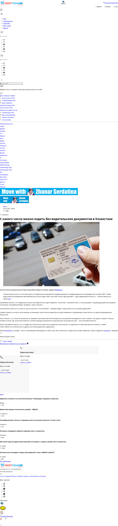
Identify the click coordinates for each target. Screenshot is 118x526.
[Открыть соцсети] (1, 32)
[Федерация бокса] (1, 514)
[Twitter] (4, 47)
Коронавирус (4, 162)
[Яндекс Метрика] (6, 516)
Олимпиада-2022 (6, 167)
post (9, 299)
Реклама (43, 476)
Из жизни (3, 160)
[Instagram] (4, 51)
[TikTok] (4, 40)
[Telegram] (4, 45)
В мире (2, 131)
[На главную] (1, 10)
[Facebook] (4, 42)
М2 (1, 172)
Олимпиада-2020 (6, 170)
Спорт (2, 184)
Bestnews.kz (58, 290)
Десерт (2, 153)
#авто (5, 341)
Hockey (2, 143)
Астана (2, 148)
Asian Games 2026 (8, 98)
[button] (1, 13)
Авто (1, 138)
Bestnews (3, 177)
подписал (107, 331)
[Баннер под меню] (39, 195)
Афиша (2, 136)
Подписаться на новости (13, 344)
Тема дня (3, 146)
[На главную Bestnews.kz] (11, 467)
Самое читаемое (8, 117)
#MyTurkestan (5, 165)
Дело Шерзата (7, 103)
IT (0, 158)
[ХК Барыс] (2, 505)
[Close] (1, 93)
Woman (2, 187)
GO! (2, 86)
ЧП (1, 133)
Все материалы (5, 461)
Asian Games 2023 (6, 108)
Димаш (2, 129)
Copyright (7, 476)
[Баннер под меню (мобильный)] (14, 203)
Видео (2, 141)
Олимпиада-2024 (8, 113)
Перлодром (4, 175)
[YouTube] (4, 49)
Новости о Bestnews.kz (31, 476)
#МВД (10, 341)
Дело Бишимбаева (8, 115)
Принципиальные (6, 124)
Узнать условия (25, 362)
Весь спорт (7, 26)
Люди (2, 126)
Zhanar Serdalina (17, 476)
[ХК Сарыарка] (3, 509)
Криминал (3, 155)
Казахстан (3, 179)
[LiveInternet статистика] (3, 522)
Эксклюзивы (6, 120)
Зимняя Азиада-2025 (7, 105)
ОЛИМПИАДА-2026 (8, 100)
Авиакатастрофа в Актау (8, 110)
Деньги (2, 182)
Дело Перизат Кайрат (7, 96)
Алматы (2, 150)
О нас (2, 476)
